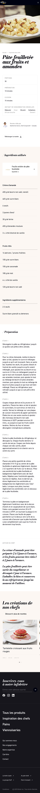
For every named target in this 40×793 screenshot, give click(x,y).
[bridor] (3, 2)
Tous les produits (14, 712)
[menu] (38, 2)
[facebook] (4, 695)
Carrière (6, 754)
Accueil (4, 52)
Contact (5, 759)
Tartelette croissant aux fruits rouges (17, 621)
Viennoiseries (11, 730)
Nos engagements (10, 745)
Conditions (6, 789)
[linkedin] (13, 695)
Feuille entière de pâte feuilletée (15, 169)
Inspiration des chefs (14, 52)
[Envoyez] (35, 690)
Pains (6, 724)
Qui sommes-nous (10, 741)
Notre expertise (9, 750)
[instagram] (8, 695)
